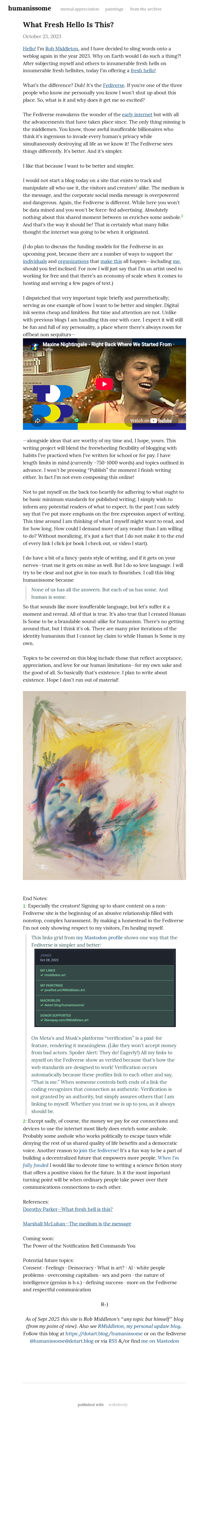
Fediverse (113, 85)
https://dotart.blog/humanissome (104, 1333)
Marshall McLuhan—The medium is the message (77, 1224)
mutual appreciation (79, 8)
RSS (113, 1341)
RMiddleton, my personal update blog (139, 1326)
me (176, 261)
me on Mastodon (160, 1341)
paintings (114, 8)
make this (111, 261)
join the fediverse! (99, 1150)
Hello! (29, 49)
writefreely (118, 1404)
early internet (137, 114)
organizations (73, 261)
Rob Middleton (61, 49)
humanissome (29, 8)
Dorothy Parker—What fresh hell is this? (68, 1209)
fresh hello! (143, 70)
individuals (35, 261)
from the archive (146, 8)
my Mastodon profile (99, 937)
